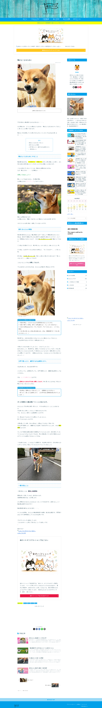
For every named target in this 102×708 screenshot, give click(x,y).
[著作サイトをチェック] (74, 87)
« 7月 (68, 214)
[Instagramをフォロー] (78, 87)
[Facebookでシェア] (37, 629)
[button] (45, 629)
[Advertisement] (39, 116)
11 (74, 206)
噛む (29, 603)
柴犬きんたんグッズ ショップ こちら (51, 50)
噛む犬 (33, 603)
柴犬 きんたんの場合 (34, 145)
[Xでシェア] (34, 629)
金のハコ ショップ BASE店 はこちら (77, 264)
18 (74, 207)
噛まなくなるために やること (36, 142)
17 (71, 207)
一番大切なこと (33, 149)
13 (79, 206)
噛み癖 (25, 603)
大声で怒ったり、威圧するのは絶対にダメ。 (39, 147)
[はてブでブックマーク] (39, 629)
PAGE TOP (51, 699)
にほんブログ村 (21, 533)
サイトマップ (84, 704)
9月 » (72, 214)
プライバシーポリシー (71, 704)
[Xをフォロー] (76, 87)
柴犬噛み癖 (20, 603)
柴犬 (36, 603)
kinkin (77, 72)
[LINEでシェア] (42, 629)
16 (68, 207)
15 (85, 206)
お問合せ (78, 704)
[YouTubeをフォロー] (80, 87)
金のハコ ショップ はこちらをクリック (39, 595)
